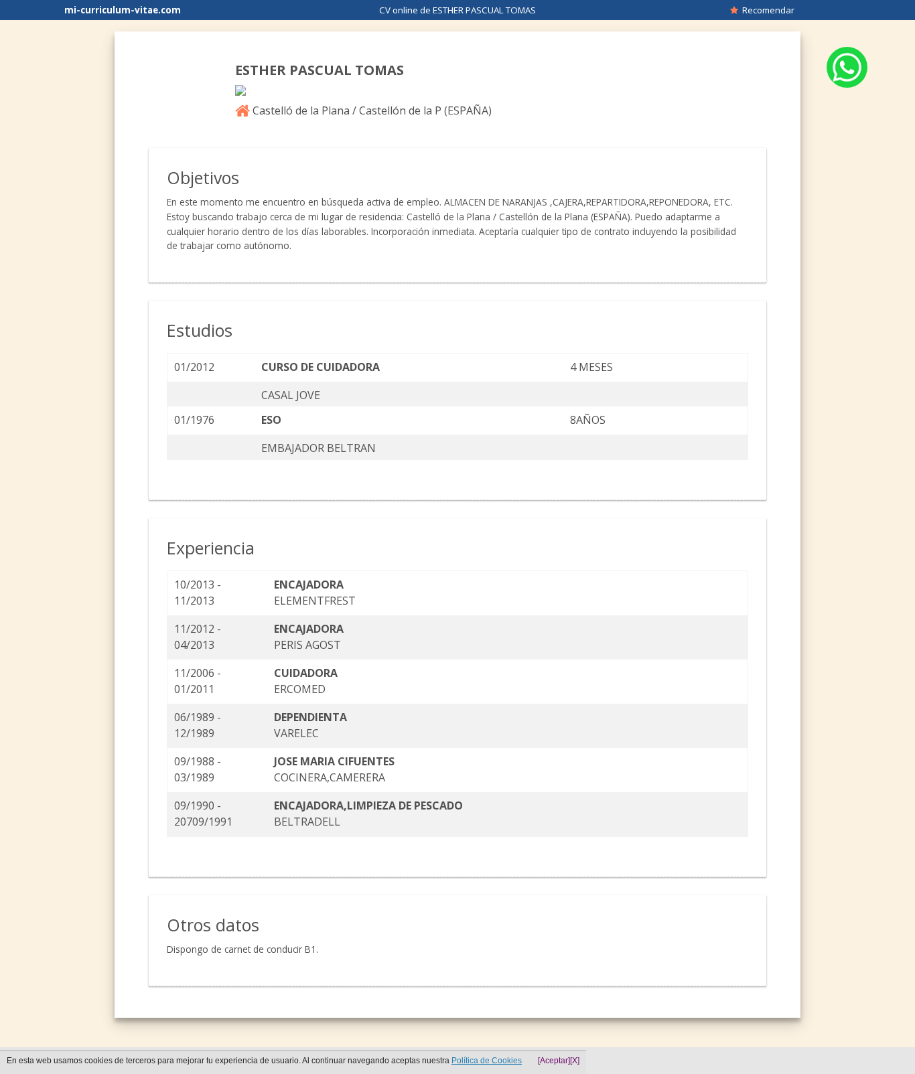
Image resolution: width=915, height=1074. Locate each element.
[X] (574, 1060)
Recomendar (766, 10)
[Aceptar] (554, 1060)
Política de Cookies (486, 1060)
